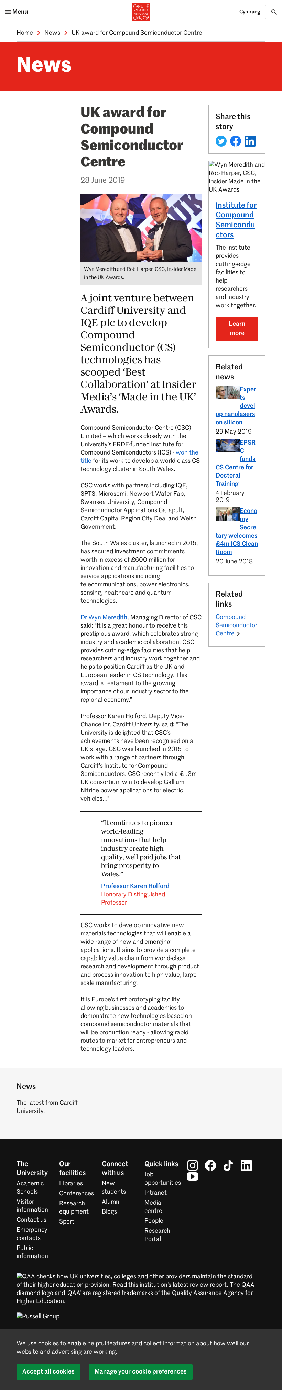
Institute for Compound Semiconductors (236, 220)
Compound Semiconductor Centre (236, 625)
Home (25, 33)
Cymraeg (249, 11)
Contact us (31, 1220)
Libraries (71, 1184)
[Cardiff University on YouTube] (192, 1176)
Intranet (155, 1193)
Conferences (76, 1194)
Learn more (237, 328)
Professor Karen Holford (135, 894)
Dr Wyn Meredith (103, 617)
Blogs (109, 1212)
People (153, 1221)
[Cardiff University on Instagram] (192, 1165)
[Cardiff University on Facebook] (210, 1165)
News (52, 33)
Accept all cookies (48, 1372)
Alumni (111, 1202)
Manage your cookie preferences (141, 1372)
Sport (66, 1222)
